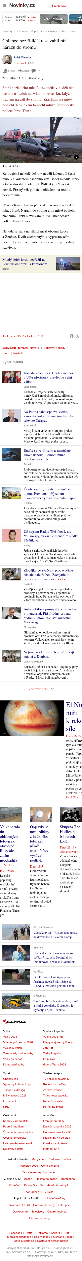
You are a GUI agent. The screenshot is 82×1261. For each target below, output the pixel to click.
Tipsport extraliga (14, 1090)
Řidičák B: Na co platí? (57, 1137)
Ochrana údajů (62, 1236)
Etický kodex (42, 1236)
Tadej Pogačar (52, 1053)
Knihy (27, 545)
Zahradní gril (33, 1191)
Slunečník (15, 1185)
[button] (41, 140)
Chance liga (10, 1078)
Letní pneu (64, 1205)
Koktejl (28, 584)
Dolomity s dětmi (13, 1148)
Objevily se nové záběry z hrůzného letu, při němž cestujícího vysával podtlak (39, 843)
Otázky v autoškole (55, 1143)
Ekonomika (30, 386)
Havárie (35, 347)
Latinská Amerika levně (17, 1143)
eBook (11, 71)
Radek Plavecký (22, 57)
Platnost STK (51, 1148)
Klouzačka (30, 1185)
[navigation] (5, 5)
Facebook (15, 1232)
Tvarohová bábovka (55, 1095)
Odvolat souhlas (24, 1240)
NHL (6, 1106)
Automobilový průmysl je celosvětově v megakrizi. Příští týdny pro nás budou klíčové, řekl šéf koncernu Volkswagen (51, 615)
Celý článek (73, 797)
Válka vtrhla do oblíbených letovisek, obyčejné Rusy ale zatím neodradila (10, 843)
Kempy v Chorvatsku (16, 1121)
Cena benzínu (50, 1165)
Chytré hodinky (56, 1211)
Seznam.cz (59, 5)
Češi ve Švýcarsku (14, 1137)
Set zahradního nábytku (55, 1185)
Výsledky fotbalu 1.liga (17, 1084)
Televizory (38, 1211)
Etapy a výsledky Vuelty (58, 1042)
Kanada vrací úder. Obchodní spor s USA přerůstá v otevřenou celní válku (48, 377)
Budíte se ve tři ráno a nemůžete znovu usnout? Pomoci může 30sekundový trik (47, 454)
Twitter (29, 1232)
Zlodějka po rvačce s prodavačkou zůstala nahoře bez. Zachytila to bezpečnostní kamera (48, 574)
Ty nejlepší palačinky (56, 1078)
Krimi (5, 269)
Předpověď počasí (59, 1159)
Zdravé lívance (52, 1090)
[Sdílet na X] (78, 336)
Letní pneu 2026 (53, 1121)
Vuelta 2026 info (53, 1036)
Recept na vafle (53, 1101)
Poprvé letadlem (13, 1126)
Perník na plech (53, 1106)
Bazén (28, 1178)
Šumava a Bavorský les (18, 1132)
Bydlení (28, 503)
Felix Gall (49, 1059)
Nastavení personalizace (52, 1240)
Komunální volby (13, 1064)
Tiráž (66, 1232)
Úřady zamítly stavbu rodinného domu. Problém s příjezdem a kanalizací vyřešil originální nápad (50, 493)
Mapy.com (38, 1159)
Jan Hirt (48, 1047)
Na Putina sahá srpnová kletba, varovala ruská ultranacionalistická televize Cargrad (49, 416)
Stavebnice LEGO (19, 1205)
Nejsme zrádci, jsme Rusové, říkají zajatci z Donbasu (49, 654)
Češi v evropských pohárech (39, 1172)
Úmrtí (5, 353)
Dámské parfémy (44, 1205)
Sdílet (25, 71)
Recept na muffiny (54, 1084)
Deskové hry (20, 1211)
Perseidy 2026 (29, 1165)
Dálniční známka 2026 (57, 1126)
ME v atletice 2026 (14, 1095)
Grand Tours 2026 (54, 1064)
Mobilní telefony (55, 1198)
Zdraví (27, 464)
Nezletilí (18, 353)
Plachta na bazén (46, 1178)
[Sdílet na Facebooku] (72, 336)
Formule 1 (9, 1101)
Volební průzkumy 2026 (18, 1042)
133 (39, 71)
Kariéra (55, 1232)
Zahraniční (30, 425)
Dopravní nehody (54, 347)
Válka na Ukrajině (34, 661)
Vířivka (49, 1191)
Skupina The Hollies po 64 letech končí (70, 834)
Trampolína (68, 1178)
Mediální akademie (19, 1236)
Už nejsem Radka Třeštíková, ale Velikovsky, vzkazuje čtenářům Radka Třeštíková (51, 535)
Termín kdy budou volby (18, 1053)
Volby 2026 (10, 1036)
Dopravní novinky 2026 (57, 1132)
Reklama (42, 1232)
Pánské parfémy (39, 1218)
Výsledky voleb (12, 1047)
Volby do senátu (13, 1059)
